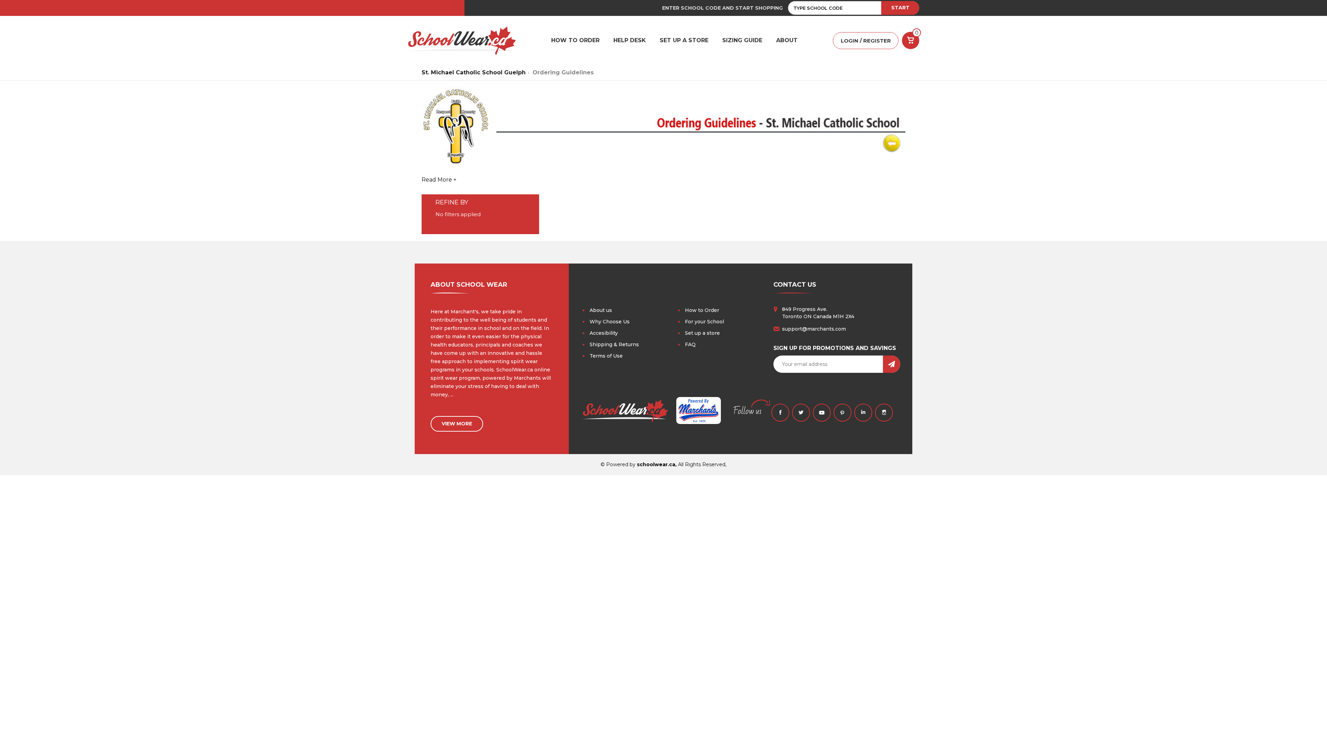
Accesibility (604, 333)
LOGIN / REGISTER (866, 40)
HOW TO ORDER (575, 40)
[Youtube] (822, 413)
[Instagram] (884, 413)
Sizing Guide (742, 40)
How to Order (702, 310)
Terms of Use (606, 356)
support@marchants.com (814, 329)
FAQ (690, 344)
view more (457, 424)
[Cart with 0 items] (910, 40)
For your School (704, 322)
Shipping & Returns (614, 344)
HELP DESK (629, 40)
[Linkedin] (863, 413)
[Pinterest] (842, 413)
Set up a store (702, 333)
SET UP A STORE (684, 40)
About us (601, 310)
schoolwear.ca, (657, 464)
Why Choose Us (610, 322)
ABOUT (787, 40)
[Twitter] (801, 413)
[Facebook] (780, 413)
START (900, 7)
